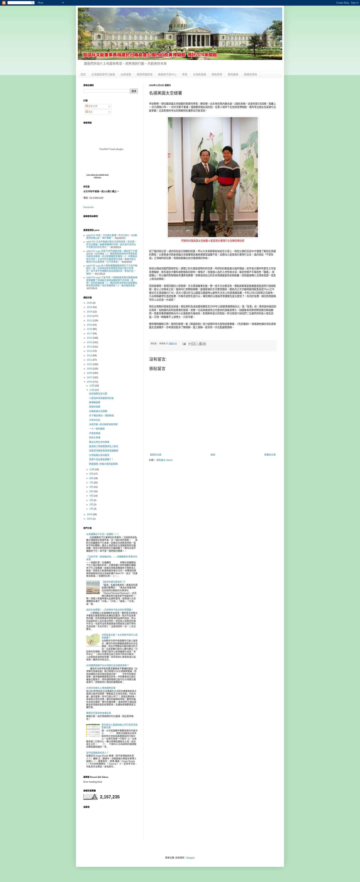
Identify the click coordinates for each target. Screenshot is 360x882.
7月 (91, 482)
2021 (90, 320)
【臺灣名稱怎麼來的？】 (114, 582)
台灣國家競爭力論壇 (103, 74)
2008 (90, 373)
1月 (91, 509)
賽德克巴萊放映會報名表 (98, 713)
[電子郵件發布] (184, 343)
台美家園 (126, 74)
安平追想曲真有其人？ (97, 753)
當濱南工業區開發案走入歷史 (103, 446)
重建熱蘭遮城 (144, 74)
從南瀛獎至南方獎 (98, 393)
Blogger (190, 858)
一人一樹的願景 (97, 429)
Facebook (88, 207)
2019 (90, 324)
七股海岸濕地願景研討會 (101, 398)
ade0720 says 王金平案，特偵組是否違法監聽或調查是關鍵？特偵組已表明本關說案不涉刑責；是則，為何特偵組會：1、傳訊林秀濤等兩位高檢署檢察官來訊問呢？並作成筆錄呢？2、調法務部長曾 (111, 281)
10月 (92, 469)
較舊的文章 (270, 455)
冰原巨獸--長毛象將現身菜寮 (103, 424)
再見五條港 (94, 437)
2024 (90, 311)
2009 (90, 368)
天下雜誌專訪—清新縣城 (101, 415)
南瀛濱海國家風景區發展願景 (103, 450)
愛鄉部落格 (250, 74)
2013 (90, 351)
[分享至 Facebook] (201, 344)
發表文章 (92, 106)
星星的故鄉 (94, 407)
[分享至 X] (197, 344)
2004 (90, 518)
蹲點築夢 (217, 74)
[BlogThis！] (194, 344)
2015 (90, 342)
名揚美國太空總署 (98, 411)
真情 (184, 74)
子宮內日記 (94, 420)
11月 (92, 390)
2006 (90, 381)
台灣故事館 (199, 74)
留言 (90, 112)
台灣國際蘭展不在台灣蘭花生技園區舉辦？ (107, 665)
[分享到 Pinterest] (204, 344)
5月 (91, 491)
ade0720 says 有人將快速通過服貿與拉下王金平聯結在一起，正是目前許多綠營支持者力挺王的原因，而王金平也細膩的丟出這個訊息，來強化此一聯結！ (111, 269)
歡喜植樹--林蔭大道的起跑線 (103, 464)
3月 (91, 500)
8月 (91, 478)
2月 (91, 504)
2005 (90, 514)
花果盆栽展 (94, 433)
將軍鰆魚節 (94, 402)
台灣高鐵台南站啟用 (99, 455)
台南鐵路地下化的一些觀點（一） (103, 534)
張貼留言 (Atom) (164, 460)
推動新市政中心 (167, 74)
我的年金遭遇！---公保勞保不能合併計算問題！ (110, 610)
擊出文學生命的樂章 (99, 442)
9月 (91, 473)
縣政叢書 (233, 74)
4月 (91, 495)
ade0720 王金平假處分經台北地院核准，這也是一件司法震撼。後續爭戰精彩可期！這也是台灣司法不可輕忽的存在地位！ (111, 244)
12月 (92, 385)
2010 (90, 364)
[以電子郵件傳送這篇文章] (190, 344)
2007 (90, 377)
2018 (90, 329)
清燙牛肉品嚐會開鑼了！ (101, 459)
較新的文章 (155, 455)
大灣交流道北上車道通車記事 (101, 688)
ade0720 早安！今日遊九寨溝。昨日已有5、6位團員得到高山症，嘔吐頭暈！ (111, 236)
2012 (90, 355)
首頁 (83, 74)
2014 (90, 346)
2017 (90, 333)
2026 (90, 303)
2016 (90, 338)
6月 (91, 487)
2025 (90, 307)
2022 (90, 316)
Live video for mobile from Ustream (97, 176)
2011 (90, 360)
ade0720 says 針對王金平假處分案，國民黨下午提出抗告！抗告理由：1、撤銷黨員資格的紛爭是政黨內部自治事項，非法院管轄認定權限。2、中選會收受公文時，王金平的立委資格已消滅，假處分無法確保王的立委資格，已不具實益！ (111, 256)
